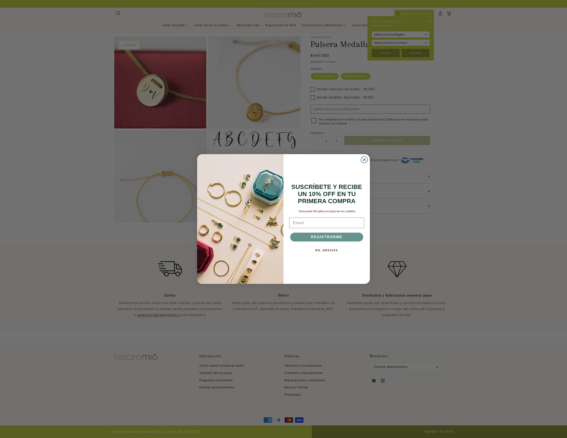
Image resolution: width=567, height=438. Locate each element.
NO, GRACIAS (326, 250)
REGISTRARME (326, 237)
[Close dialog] (364, 159)
